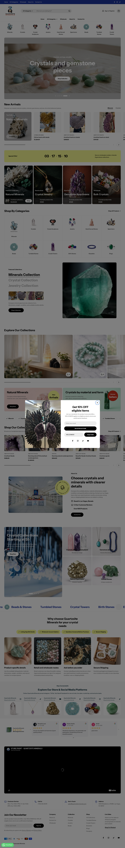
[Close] (97, 402)
